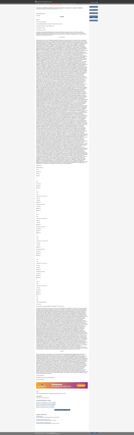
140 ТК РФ (61, 114)
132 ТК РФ (80, 108)
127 (70, 156)
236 (42, 51)
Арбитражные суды (46, 3)
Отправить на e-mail (93, 10)
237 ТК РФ (45, 51)
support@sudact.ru (53, 432)
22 (41, 51)
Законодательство (71, 3)
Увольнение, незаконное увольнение (42, 419)
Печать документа (93, 6)
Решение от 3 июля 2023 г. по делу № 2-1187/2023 (45, 406)
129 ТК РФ (49, 104)
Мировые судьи (64, 3)
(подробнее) (64, 393)
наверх (94, 432)
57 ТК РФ (80, 111)
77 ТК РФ (79, 119)
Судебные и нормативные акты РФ (44, 1)
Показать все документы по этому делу (62, 409)
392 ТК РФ (67, 152)
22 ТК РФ (78, 101)
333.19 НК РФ (82, 334)
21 (39, 51)
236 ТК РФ (76, 56)
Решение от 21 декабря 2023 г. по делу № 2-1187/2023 (46, 403)
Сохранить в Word (93, 13)
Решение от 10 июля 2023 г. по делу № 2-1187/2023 (45, 404)
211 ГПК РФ (56, 337)
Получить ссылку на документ (93, 17)
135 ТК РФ (71, 111)
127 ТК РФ (75, 115)
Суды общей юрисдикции (55, 3)
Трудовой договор (39, 416)
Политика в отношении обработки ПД (54, 433)
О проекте (47, 433)
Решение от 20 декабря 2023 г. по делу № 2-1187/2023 (46, 402)
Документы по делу (93, 20)
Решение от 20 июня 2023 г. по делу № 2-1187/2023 (45, 407)
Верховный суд (38, 3)
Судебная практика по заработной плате (43, 422)
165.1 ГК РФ (49, 78)
